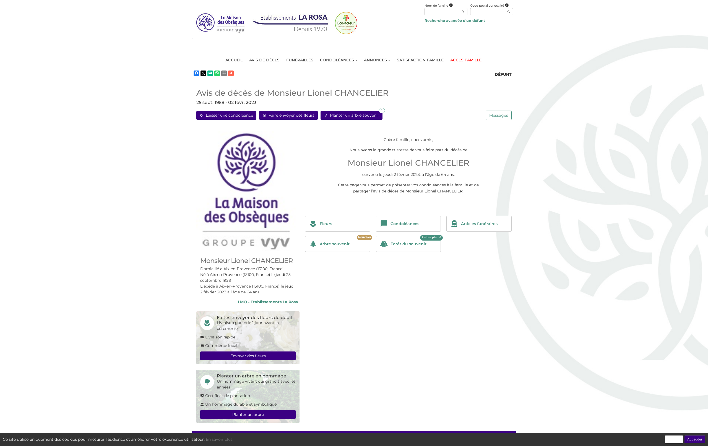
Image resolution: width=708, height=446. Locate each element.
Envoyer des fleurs (248, 355)
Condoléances (337, 60)
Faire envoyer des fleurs (290, 115)
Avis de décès (264, 60)
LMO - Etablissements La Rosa (268, 301)
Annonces (375, 60)
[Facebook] (196, 73)
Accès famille (465, 60)
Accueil (234, 60)
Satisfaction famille (420, 60)
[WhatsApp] (217, 73)
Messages (498, 115)
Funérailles (299, 60)
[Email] (210, 73)
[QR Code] (224, 73)
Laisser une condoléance (228, 115)
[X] (203, 73)
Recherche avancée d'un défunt (455, 20)
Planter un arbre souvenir (355, 114)
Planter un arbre (248, 414)
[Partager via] (231, 73)
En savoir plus (219, 439)
